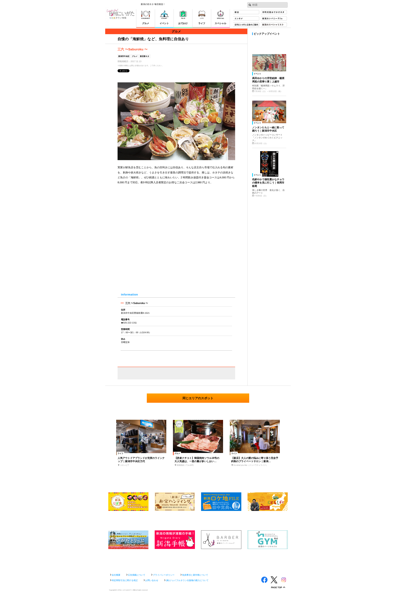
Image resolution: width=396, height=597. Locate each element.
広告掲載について (136, 575)
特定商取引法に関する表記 (125, 580)
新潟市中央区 (123, 56)
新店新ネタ (144, 56)
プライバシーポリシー (163, 575)
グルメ (135, 56)
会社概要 (116, 575)
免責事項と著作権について (195, 575)
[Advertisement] (198, 559)
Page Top (276, 587)
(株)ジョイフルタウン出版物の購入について (187, 580)
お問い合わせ (151, 580)
